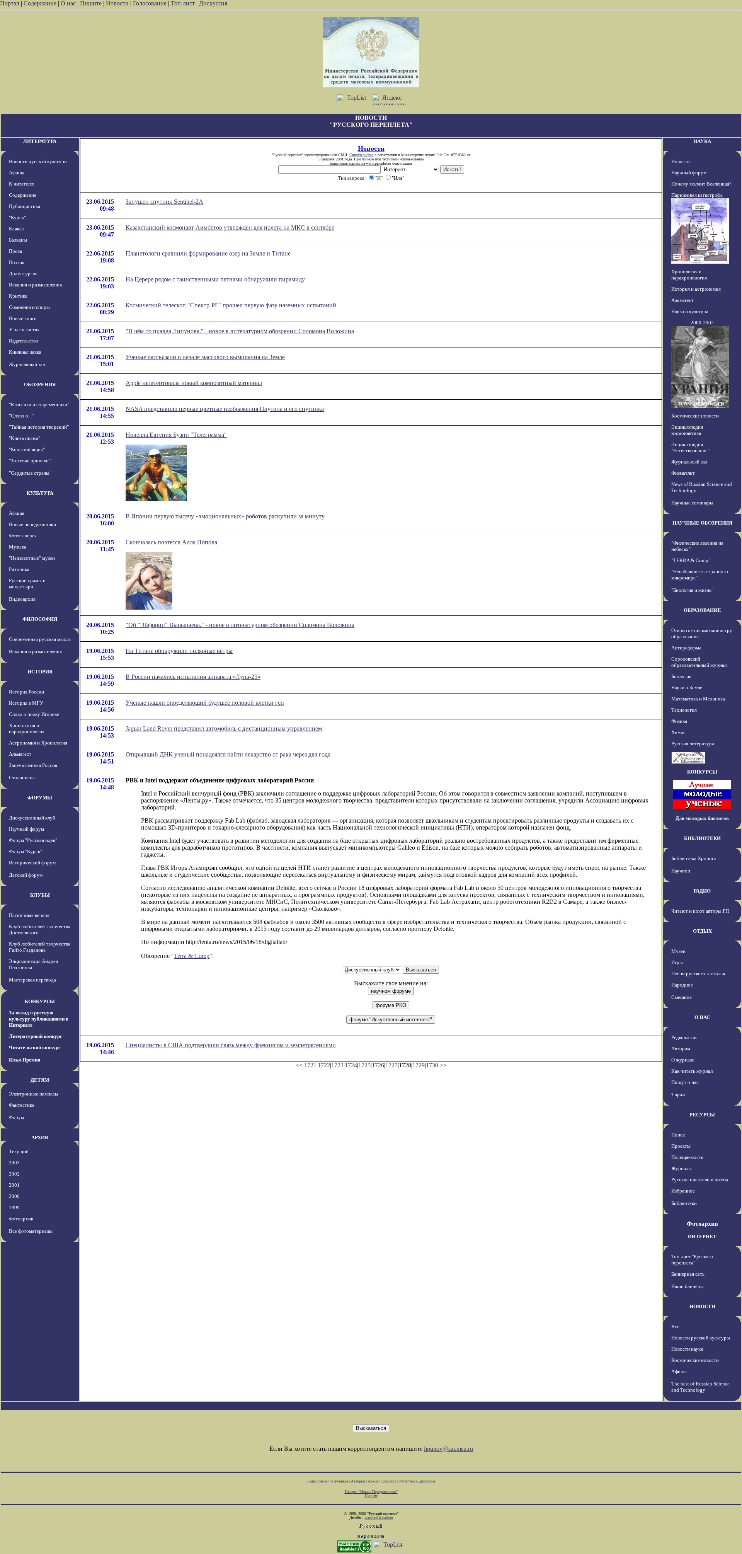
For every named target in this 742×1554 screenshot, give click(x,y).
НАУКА (702, 141)
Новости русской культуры (38, 161)
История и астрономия (696, 289)
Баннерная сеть (688, 1274)
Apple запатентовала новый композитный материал (194, 383)
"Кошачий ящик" (27, 449)
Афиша (16, 173)
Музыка (17, 547)
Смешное (681, 997)
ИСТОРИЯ (40, 672)
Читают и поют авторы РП (700, 911)
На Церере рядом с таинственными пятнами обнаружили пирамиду (215, 279)
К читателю (21, 184)
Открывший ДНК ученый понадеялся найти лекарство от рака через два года (228, 754)
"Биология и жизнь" (692, 590)
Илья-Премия (24, 1060)
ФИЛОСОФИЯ (39, 619)
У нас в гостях (24, 329)
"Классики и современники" (39, 404)
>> (443, 1065)
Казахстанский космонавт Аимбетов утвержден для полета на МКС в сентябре (230, 227)
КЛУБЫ (40, 895)
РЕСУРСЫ (702, 1115)
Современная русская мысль (40, 639)
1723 (337, 1065)
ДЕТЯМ (40, 1080)
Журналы (681, 1168)
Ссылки (387, 1481)
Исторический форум (32, 863)
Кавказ (16, 229)
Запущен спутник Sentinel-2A (164, 201)
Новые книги (23, 318)
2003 (14, 1163)
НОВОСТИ (702, 1306)
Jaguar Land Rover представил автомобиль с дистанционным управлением (224, 728)
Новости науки (687, 1349)
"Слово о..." (21, 416)
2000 (14, 1196)
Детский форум (26, 875)
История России (26, 692)
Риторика (19, 569)
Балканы (18, 240)
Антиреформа (686, 648)
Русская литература (692, 743)
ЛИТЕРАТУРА (39, 141)
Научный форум (26, 829)
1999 (14, 1207)
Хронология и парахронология (26, 728)
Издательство (23, 341)
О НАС (702, 1017)
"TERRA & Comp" (690, 560)
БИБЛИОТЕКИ (702, 838)
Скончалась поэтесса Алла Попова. (172, 542)
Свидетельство (361, 155)
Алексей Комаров (378, 1518)
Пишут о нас (685, 1082)
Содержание (40, 3)
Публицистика (24, 206)
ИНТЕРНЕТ (702, 1236)
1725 (364, 1065)
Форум (16, 1117)
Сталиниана (22, 777)
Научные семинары (692, 503)
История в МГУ (26, 703)
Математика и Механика (698, 699)
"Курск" (17, 217)
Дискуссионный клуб (32, 818)
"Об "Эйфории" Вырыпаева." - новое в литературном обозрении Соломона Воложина (240, 625)
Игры (677, 962)
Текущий (19, 1151)
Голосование (150, 3)
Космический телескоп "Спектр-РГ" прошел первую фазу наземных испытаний (231, 305)
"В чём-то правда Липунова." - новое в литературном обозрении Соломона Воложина (240, 331)
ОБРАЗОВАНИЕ (702, 610)
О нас (68, 3)
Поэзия (16, 262)
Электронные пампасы (33, 1094)
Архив (373, 1481)
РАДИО (702, 891)
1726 (378, 1065)
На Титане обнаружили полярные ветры (179, 651)
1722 (324, 1065)
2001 (14, 1185)
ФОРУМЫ (39, 798)
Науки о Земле (686, 687)
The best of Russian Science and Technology (700, 1387)
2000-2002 (702, 322)
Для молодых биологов (702, 818)
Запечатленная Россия (33, 765)
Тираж (678, 1094)
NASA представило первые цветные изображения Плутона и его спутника (225, 409)
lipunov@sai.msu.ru (448, 1448)
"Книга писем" (24, 438)
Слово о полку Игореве (34, 714)
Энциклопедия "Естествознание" (690, 447)
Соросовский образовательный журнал (699, 662)
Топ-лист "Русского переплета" (692, 1260)
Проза (15, 251)
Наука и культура (689, 311)
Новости (117, 3)
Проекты (681, 1146)
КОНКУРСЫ (40, 1001)
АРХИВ (39, 1137)
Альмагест (20, 754)
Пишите (91, 3)
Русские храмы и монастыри (27, 584)
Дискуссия (213, 3)
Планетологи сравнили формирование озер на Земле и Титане (208, 253)
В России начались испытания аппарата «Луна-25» (193, 676)
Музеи (678, 951)
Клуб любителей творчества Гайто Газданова (39, 947)
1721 (310, 1065)
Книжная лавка (25, 352)
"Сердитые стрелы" (30, 473)
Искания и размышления (35, 285)
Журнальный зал (27, 364)
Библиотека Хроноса (693, 858)
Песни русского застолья (698, 973)
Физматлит (683, 473)
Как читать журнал (692, 1071)
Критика (18, 296)
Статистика (406, 1481)
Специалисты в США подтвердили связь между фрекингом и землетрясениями (231, 1045)
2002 (14, 1174)
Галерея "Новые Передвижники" (371, 1491)
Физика (679, 721)
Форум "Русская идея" (33, 840)
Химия (678, 732)
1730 (432, 1065)
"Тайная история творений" (39, 427)
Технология (684, 710)
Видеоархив (22, 599)
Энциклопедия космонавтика (687, 430)
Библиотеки (684, 1203)
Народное (682, 985)
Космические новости (695, 416)
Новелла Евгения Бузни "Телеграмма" (176, 434)
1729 (418, 1065)
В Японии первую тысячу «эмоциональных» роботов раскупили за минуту (225, 516)
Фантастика (21, 1105)
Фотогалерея (23, 535)
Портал (9, 3)
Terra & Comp (191, 956)
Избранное (683, 1191)
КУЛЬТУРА (40, 493)
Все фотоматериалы (31, 1231)
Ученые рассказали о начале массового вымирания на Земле (205, 357)
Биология (681, 676)
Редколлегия (684, 1037)
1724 (351, 1065)
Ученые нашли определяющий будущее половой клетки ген (205, 702)
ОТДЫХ (702, 931)
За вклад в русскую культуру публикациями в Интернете (38, 1019)
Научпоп (680, 871)
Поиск (678, 1135)
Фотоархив (21, 1219)
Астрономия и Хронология (38, 743)
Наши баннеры (687, 1286)
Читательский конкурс (35, 1047)
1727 (391, 1065)
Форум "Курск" (25, 851)
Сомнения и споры (29, 307)
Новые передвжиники (32, 524)
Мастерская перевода (32, 980)
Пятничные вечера (29, 915)
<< (299, 1065)
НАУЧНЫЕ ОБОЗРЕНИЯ (702, 523)
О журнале (682, 1060)
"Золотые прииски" (30, 460)
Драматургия (23, 273)
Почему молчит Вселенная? (701, 184)
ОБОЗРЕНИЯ (40, 384)
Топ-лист (183, 3)
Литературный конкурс (35, 1036)
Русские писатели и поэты (699, 1180)
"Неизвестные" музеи (32, 558)
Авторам (680, 1048)
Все (675, 1326)
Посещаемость (687, 1157)
